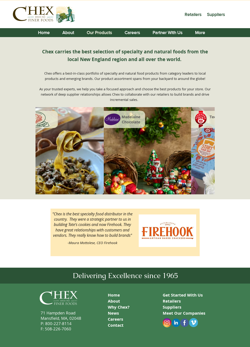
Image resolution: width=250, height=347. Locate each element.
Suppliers (216, 14)
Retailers (194, 14)
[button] (203, 32)
